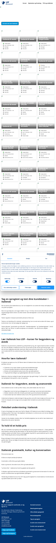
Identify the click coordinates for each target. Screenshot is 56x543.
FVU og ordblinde (48, 3)
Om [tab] (46, 258)
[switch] (21, 281)
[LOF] (12, 3)
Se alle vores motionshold (37, 522)
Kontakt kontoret (35, 505)
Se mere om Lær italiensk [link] (10, 23)
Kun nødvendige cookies (10, 287)
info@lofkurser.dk (6, 526)
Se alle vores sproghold (37, 526)
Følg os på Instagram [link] (9, 533)
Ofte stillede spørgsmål (37, 512)
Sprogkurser (11, 13)
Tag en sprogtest (35, 519)
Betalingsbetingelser (36, 508)
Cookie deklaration (28, 536)
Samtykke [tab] (9, 258)
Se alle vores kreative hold (38, 530)
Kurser (25, 3)
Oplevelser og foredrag (34, 3)
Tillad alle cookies (45, 287)
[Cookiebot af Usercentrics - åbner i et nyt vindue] (48, 254)
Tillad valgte (28, 287)
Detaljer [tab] (28, 258)
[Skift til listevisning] (54, 28)
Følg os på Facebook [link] (8, 530)
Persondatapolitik (35, 515)
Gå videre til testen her (7, 333)
